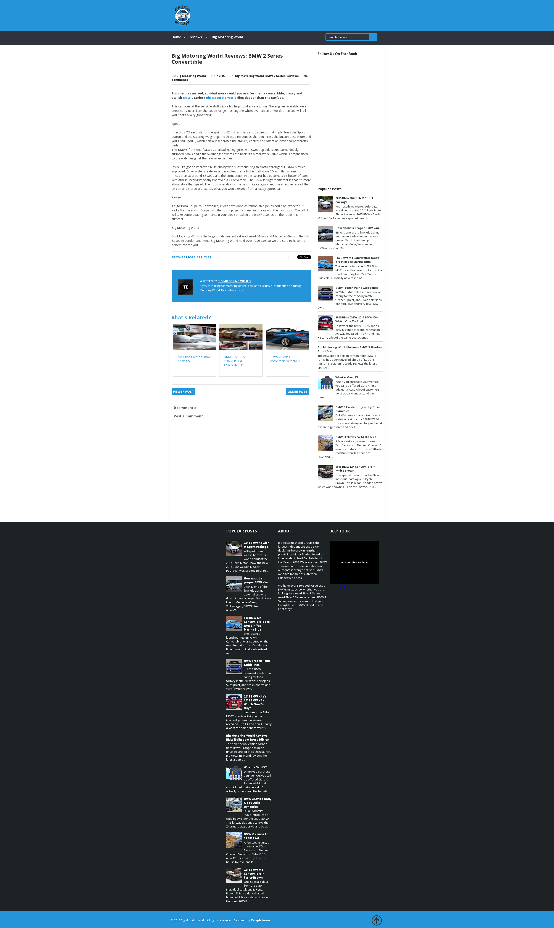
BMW (187, 98)
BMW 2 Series (275, 76)
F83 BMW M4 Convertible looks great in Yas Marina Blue (357, 260)
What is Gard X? (346, 377)
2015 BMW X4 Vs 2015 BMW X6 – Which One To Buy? (356, 319)
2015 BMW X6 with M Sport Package (256, 544)
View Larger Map (339, 587)
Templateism (260, 920)
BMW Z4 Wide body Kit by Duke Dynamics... (257, 802)
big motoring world (249, 76)
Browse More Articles (191, 257)
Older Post (298, 391)
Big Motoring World (191, 76)
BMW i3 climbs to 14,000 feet (355, 437)
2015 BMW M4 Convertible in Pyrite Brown (254, 873)
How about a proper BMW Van (357, 228)
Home (176, 37)
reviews (196, 37)
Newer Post (183, 391)
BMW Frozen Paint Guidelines (356, 288)
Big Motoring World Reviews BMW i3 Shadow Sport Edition (247, 737)
